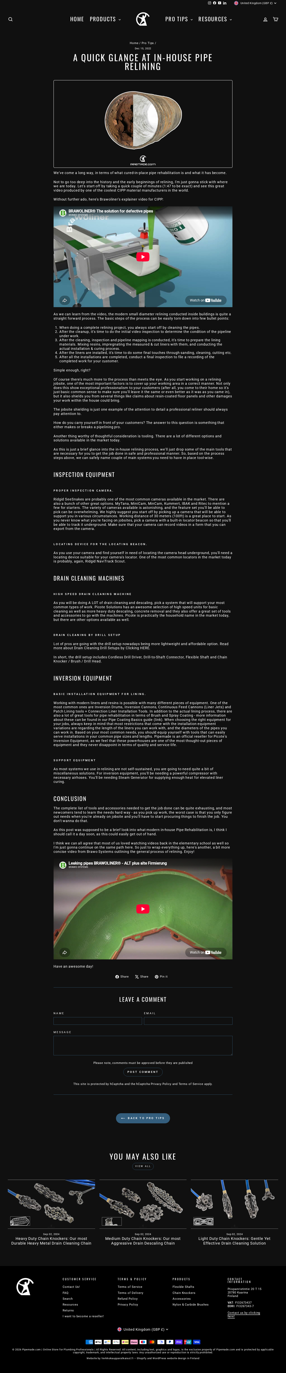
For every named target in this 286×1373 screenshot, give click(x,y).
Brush (76, 661)
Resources (213, 19)
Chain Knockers (184, 1293)
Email (150, 1013)
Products (104, 19)
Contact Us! (71, 1287)
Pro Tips (177, 19)
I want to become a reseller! (83, 1316)
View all (143, 1166)
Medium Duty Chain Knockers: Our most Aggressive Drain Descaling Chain (143, 1241)
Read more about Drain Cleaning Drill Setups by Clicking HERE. (141, 646)
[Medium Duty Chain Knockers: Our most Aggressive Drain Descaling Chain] (143, 1204)
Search (68, 1299)
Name (59, 1013)
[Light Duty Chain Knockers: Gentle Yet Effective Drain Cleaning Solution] (234, 1204)
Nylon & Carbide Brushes (191, 1304)
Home (77, 19)
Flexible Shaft (197, 657)
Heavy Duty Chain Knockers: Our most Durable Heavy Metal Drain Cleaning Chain (51, 1241)
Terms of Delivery (130, 1293)
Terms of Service (191, 1084)
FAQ (65, 1293)
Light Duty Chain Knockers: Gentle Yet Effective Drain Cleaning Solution (234, 1241)
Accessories (182, 1299)
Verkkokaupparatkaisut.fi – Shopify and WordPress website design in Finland (150, 1358)
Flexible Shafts (183, 1287)
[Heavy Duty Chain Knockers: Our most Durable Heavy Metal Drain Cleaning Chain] (51, 1204)
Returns (68, 1310)
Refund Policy (128, 1299)
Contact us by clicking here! (244, 1314)
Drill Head (92, 661)
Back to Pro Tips (145, 1118)
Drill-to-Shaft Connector (164, 657)
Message (63, 1032)
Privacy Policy (161, 1084)
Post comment (143, 1071)
